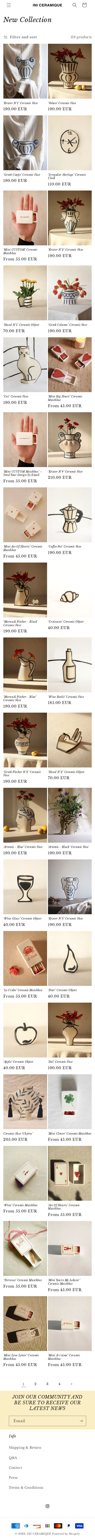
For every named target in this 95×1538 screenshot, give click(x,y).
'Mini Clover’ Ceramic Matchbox (69, 1133)
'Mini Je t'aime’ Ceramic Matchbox (64, 1357)
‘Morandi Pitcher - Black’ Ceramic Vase (20, 623)
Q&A (13, 1458)
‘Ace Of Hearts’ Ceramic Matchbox (64, 1207)
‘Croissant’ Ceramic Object (66, 621)
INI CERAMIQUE (39, 1533)
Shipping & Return (25, 1448)
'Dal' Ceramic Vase (60, 1061)
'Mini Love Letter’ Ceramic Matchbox (21, 1357)
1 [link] (24, 1384)
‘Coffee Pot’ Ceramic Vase (64, 546)
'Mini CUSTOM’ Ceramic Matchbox (20, 251)
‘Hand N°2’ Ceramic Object (66, 772)
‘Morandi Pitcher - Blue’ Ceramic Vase (19, 698)
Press (13, 1478)
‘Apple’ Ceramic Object (18, 1061)
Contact (15, 1468)
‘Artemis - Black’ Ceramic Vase (68, 847)
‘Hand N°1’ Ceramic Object (21, 324)
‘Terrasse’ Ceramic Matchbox (22, 1280)
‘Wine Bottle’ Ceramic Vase (66, 696)
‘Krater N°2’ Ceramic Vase (65, 249)
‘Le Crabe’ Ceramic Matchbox (22, 990)
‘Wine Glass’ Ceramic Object (22, 918)
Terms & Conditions (26, 1488)
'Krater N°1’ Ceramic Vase (20, 103)
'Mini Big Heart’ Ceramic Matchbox (65, 398)
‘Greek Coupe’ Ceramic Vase (21, 174)
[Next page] (71, 1384)
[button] (9, 5)
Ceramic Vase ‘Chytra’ (18, 1133)
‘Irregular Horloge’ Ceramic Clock (67, 176)
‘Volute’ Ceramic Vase (62, 103)
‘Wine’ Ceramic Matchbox (20, 1205)
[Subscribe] (81, 1421)
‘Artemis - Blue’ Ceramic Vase (22, 847)
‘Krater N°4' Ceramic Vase (65, 471)
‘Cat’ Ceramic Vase (15, 396)
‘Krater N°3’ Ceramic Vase (65, 918)
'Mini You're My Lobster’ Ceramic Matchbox (64, 1281)
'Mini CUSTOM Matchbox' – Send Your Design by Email (22, 473)
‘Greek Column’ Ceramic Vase (67, 324)
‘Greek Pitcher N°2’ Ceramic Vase (22, 773)
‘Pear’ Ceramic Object (62, 990)
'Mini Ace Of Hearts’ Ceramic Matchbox (22, 548)
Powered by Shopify (66, 1533)
